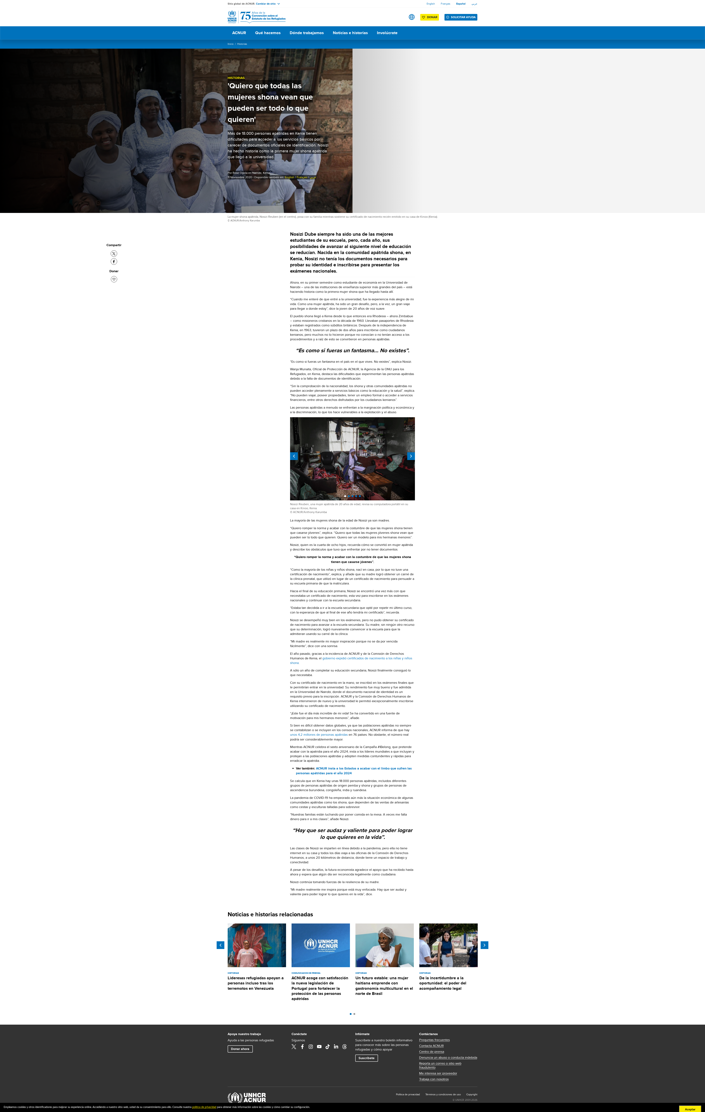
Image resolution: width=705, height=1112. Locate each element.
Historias (242, 44)
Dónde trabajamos (307, 33)
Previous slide (294, 456)
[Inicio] (253, 17)
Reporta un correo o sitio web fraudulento (440, 1065)
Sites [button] (412, 17)
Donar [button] (432, 17)
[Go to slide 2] (355, 1015)
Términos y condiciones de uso (443, 1094)
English (431, 4)
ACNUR (239, 33)
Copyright (471, 1094)
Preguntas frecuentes (434, 1040)
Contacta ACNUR (431, 1046)
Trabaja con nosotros (434, 1079)
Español (461, 4)
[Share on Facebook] (114, 261)
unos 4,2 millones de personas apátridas (319, 734)
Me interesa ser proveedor (438, 1073)
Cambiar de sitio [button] (266, 4)
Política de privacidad (408, 1094)
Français (445, 4)
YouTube (319, 1046)
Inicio (231, 44)
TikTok (327, 1046)
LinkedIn (336, 1046)
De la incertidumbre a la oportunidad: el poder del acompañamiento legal (442, 983)
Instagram (310, 1046)
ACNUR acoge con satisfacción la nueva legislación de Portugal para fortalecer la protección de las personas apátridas (320, 988)
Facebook (302, 1046)
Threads (344, 1046)
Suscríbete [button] (367, 1058)
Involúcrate (387, 33)
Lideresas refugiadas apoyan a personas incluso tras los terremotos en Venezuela (256, 983)
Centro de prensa (431, 1052)
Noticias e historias (350, 33)
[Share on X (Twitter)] (114, 253)
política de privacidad (204, 1107)
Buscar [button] (400, 17)
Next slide (411, 456)
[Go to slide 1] (351, 1015)
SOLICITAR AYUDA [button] (463, 17)
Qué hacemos (268, 33)
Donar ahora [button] (240, 1048)
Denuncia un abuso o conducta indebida (448, 1057)
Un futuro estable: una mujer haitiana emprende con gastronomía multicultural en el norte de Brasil (384, 986)
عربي (474, 4)
